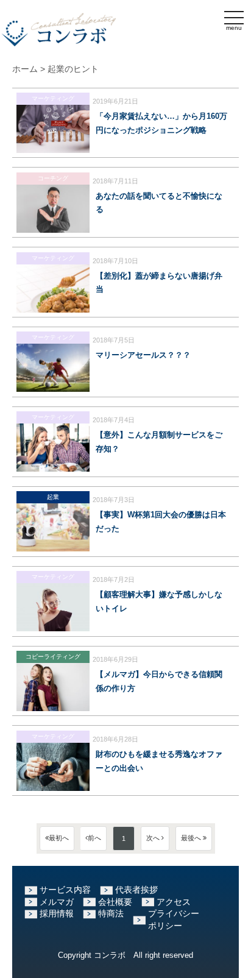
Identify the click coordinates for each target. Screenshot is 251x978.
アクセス (174, 902)
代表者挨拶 (136, 890)
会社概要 (115, 902)
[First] (57, 838)
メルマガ (57, 902)
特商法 (111, 913)
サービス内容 (65, 890)
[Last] (193, 838)
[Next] (155, 838)
